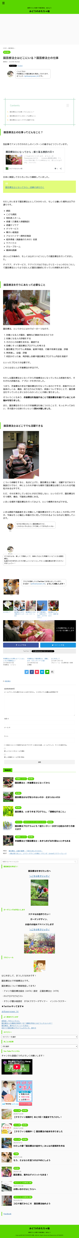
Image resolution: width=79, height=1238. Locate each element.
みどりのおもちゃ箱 (39, 11)
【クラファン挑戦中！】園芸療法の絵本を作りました (38, 1131)
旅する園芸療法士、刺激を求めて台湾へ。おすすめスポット (42, 615)
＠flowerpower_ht (10, 1011)
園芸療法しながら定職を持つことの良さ (19, 614)
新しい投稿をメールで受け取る (14, 757)
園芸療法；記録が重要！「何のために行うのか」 (26, 851)
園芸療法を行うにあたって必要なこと (23, 116)
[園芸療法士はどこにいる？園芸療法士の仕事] (42, 672)
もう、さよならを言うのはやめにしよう (31, 1160)
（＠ (24, 76)
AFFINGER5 (60, 1235)
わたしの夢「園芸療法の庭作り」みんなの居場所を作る (39, 1145)
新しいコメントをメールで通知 (14, 751)
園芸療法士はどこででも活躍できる (22, 120)
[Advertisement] (39, 29)
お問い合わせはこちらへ (24, 1189)
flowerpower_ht (39, 584)
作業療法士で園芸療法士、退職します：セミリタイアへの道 (38, 660)
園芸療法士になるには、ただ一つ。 (31, 613)
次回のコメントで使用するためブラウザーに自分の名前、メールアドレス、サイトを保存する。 (37, 745)
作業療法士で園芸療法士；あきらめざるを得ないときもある (42, 840)
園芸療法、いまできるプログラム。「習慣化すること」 (40, 811)
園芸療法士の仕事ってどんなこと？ (22, 112)
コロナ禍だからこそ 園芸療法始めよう (31, 1203)
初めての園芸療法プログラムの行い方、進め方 (19, 1028)
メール (7, 727)
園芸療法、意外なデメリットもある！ (16, 1025)
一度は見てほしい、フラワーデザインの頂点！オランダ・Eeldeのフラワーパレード (38, 853)
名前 (6, 719)
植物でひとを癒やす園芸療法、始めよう (39, 1232)
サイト (6, 736)
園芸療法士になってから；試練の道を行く (24, 187)
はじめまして (6, 612)
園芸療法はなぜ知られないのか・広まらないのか (37, 797)
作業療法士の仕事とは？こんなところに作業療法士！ (14, 660)
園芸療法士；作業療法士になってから (32, 782)
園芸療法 (7, 681)
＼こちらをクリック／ (39, 929)
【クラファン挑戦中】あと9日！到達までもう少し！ (37, 1117)
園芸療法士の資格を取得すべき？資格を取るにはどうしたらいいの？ (27, 1023)
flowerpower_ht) (32, 76)
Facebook (7, 1214)
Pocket (20, 66)
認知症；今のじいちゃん (11, 1021)
